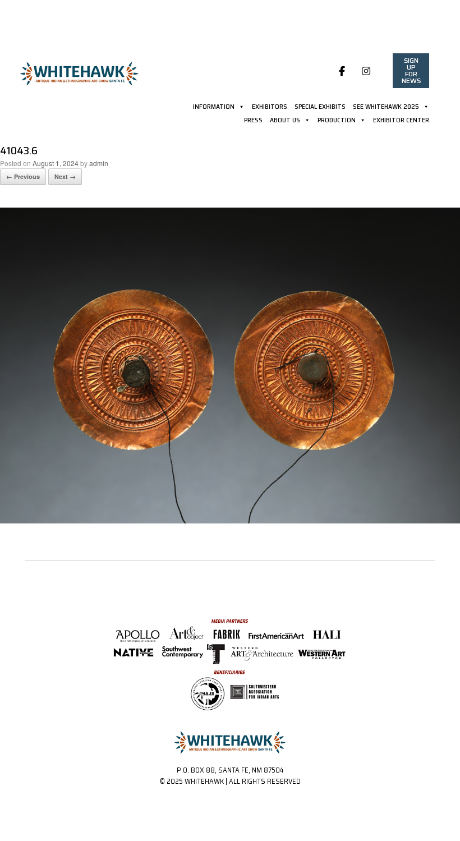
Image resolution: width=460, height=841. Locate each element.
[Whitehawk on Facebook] (342, 70)
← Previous (23, 176)
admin (98, 163)
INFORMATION (213, 108)
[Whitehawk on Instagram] (366, 70)
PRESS (253, 121)
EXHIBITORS (269, 108)
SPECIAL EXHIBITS (320, 108)
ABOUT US (285, 121)
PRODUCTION (337, 121)
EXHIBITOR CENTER (401, 121)
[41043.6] (230, 520)
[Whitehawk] (79, 69)
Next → (65, 176)
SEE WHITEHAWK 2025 (386, 108)
